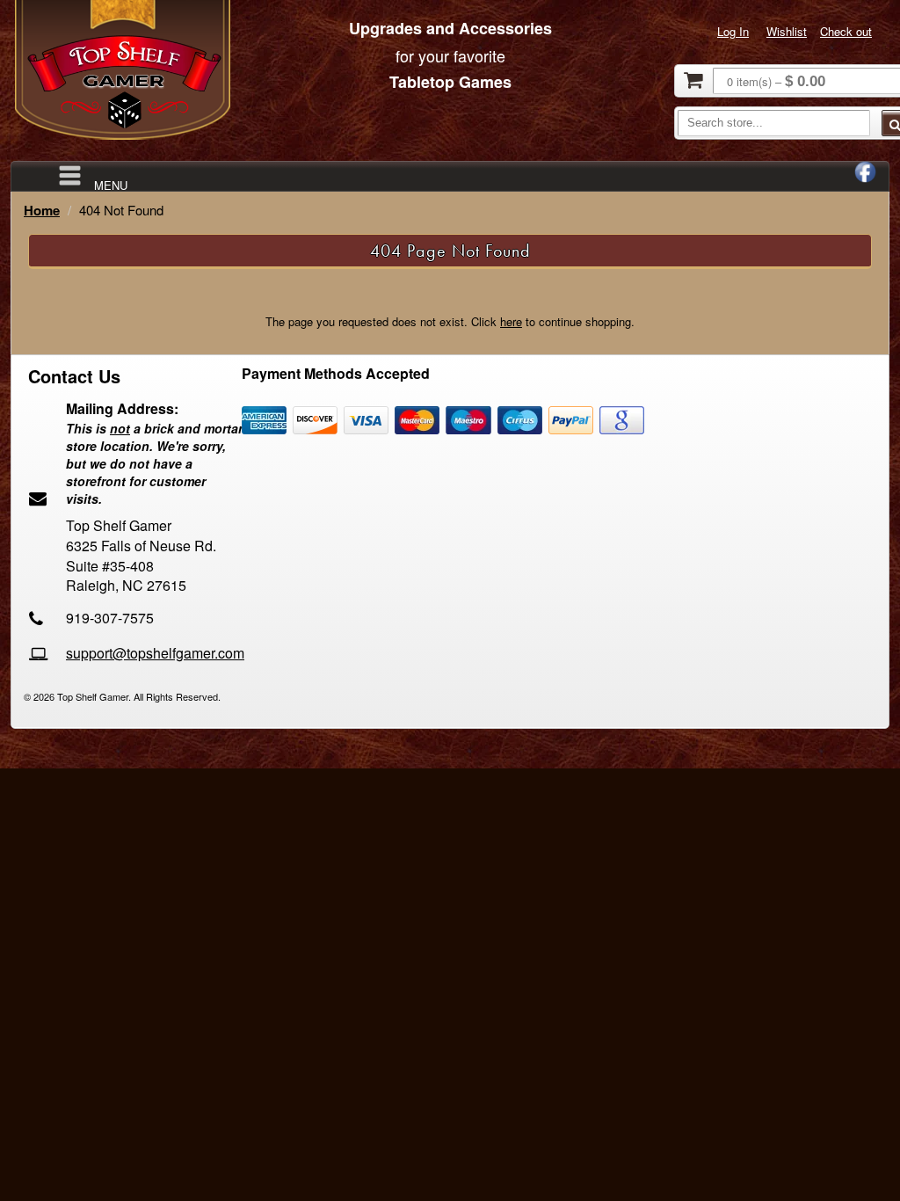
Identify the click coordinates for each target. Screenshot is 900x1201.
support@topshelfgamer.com (155, 653)
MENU (110, 184)
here (511, 321)
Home (42, 210)
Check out (846, 31)
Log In (733, 31)
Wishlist (786, 31)
